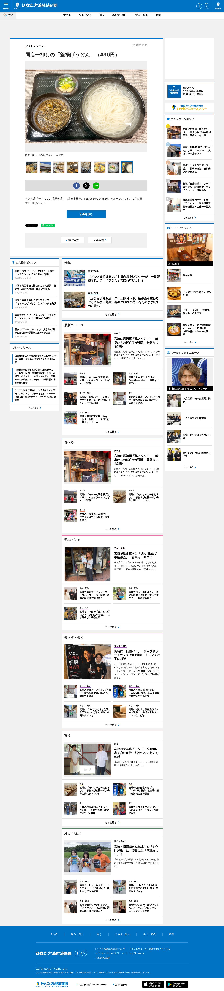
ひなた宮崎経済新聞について (111, 949)
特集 (158, 14)
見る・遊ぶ (85, 14)
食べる (67, 14)
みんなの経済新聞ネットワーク (52, 984)
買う (101, 14)
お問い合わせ (138, 953)
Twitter (206, 6)
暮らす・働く (119, 14)
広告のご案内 (103, 957)
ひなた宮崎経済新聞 (35, 5)
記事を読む (86, 214)
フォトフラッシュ (35, 46)
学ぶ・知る (141, 14)
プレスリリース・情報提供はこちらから (151, 949)
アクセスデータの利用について (112, 953)
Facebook (199, 6)
